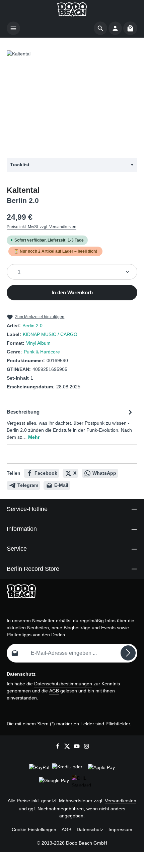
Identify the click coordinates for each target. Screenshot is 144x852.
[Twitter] (67, 747)
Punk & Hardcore (42, 351)
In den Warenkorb (72, 292)
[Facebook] (58, 747)
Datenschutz (90, 829)
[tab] (70, 424)
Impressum (120, 829)
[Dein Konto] (115, 28)
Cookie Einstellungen (34, 829)
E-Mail (61, 485)
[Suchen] (100, 28)
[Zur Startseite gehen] (71, 9)
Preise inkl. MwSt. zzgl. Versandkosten (41, 226)
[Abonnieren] (128, 653)
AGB (54, 690)
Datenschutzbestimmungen (63, 683)
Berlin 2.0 (32, 325)
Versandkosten (120, 800)
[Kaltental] (72, 100)
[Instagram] (86, 747)
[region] (72, 100)
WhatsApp (104, 473)
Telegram (27, 485)
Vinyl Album (38, 343)
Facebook (45, 473)
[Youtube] (77, 747)
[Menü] (13, 28)
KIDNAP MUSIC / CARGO (50, 334)
